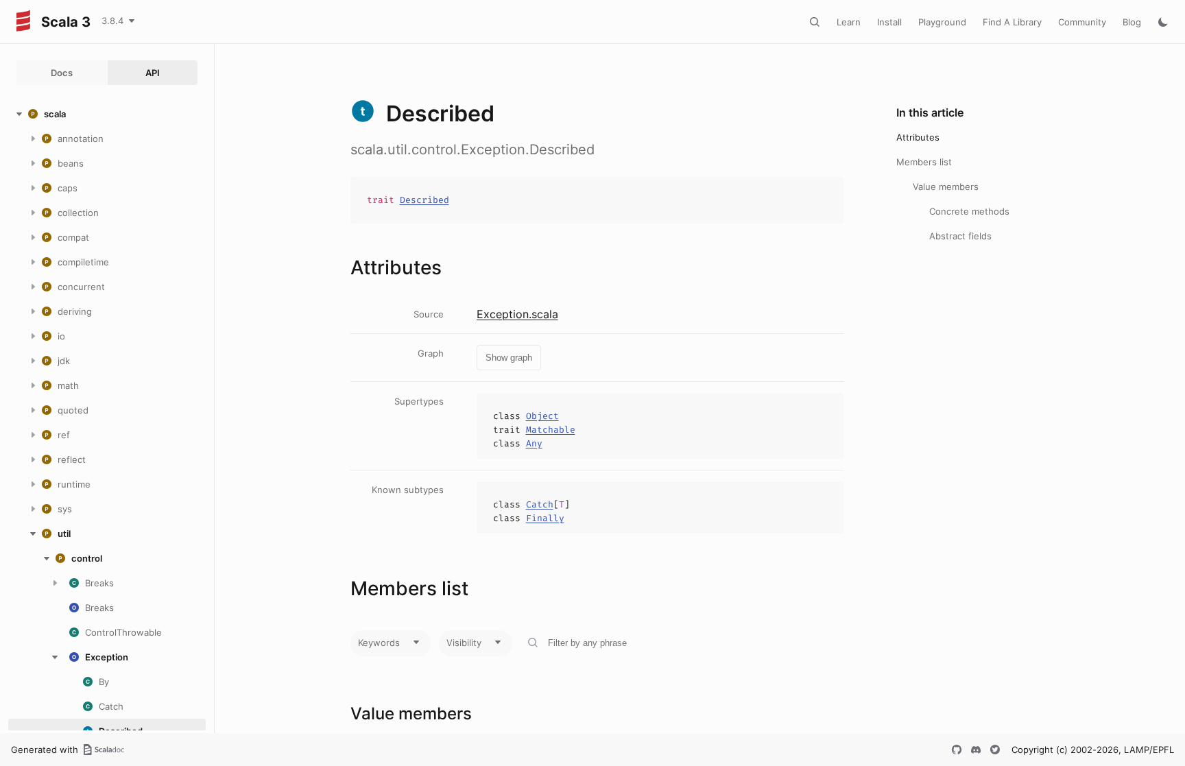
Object (542, 416)
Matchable (550, 429)
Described (424, 200)
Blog (1132, 21)
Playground (942, 21)
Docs (62, 72)
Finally (545, 518)
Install (889, 21)
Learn (849, 21)
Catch (539, 504)
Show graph (509, 357)
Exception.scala (517, 314)
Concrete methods (969, 211)
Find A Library (1012, 21)
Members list (924, 161)
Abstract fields (960, 235)
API (152, 72)
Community (1082, 21)
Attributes (917, 137)
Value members (946, 186)
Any (534, 443)
